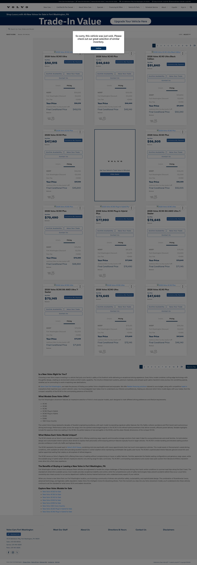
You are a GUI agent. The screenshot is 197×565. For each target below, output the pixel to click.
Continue (98, 48)
